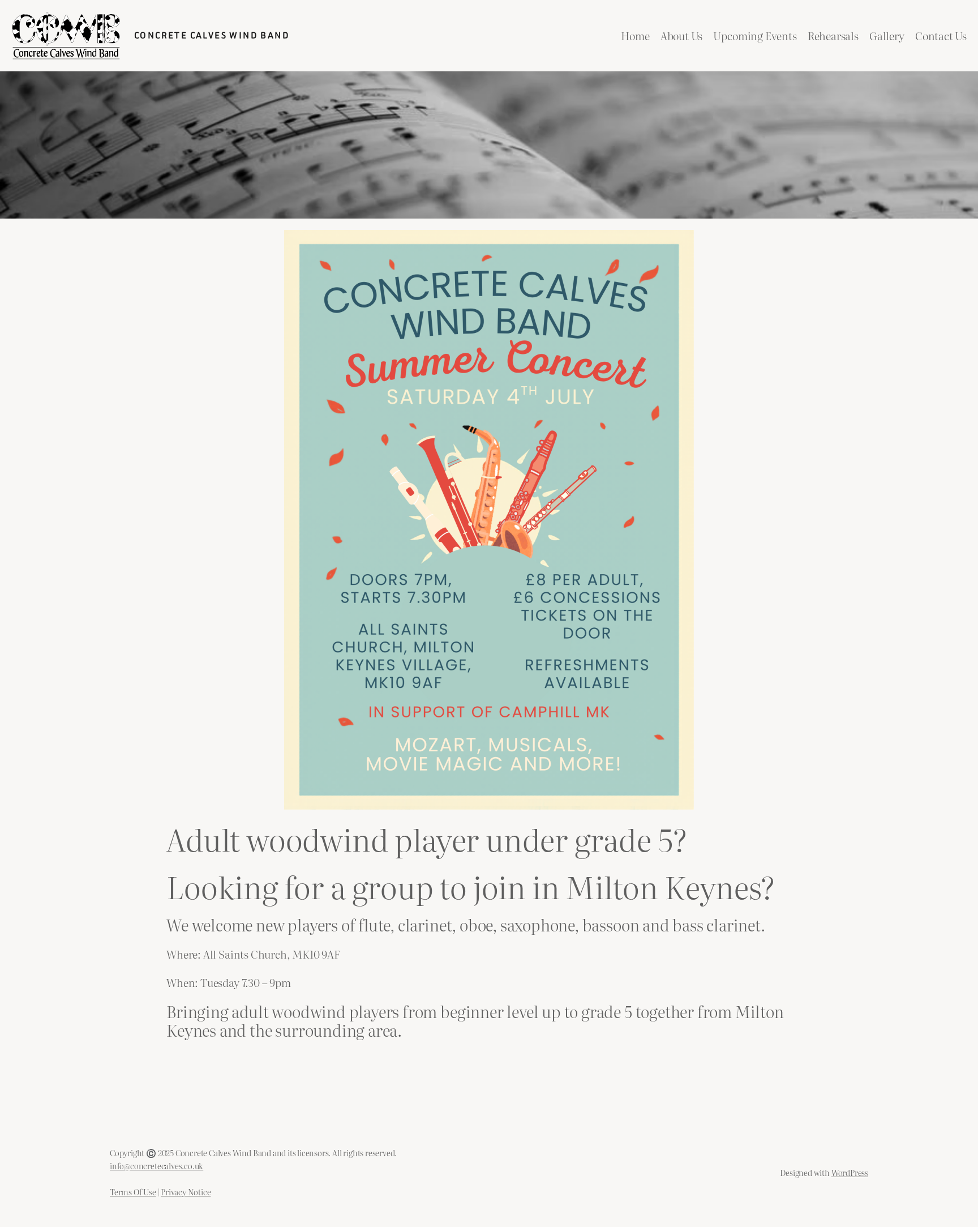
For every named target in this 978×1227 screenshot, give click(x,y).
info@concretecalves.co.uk (156, 1166)
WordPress (849, 1172)
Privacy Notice (186, 1192)
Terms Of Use (133, 1192)
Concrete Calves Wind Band (212, 35)
